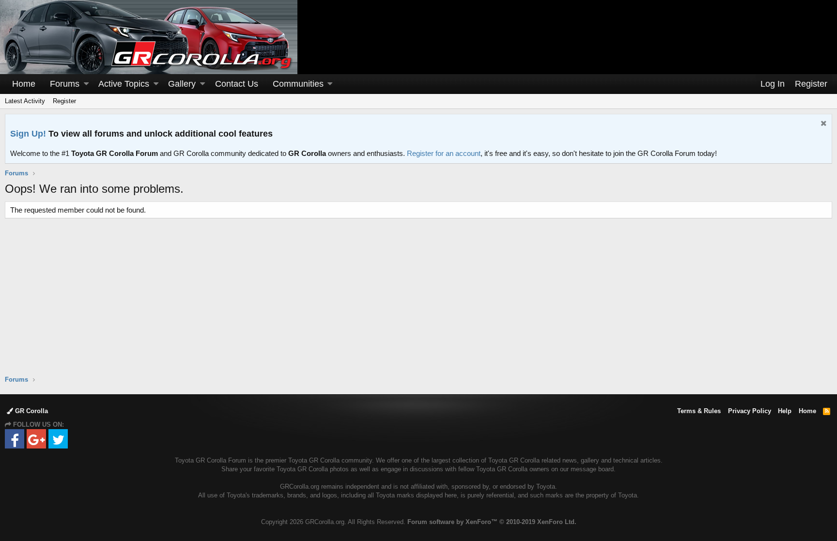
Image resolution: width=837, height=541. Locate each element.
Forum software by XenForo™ (491, 522)
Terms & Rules (699, 411)
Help (784, 411)
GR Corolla (30, 411)
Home (23, 84)
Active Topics (123, 84)
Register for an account (443, 153)
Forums (64, 84)
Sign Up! (28, 134)
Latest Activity (25, 101)
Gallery (182, 84)
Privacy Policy (749, 411)
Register (64, 101)
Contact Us (236, 84)
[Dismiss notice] (822, 124)
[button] (86, 84)
